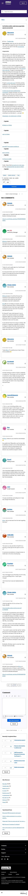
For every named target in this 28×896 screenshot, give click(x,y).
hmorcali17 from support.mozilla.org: (10, 146)
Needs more (5, 788)
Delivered (4, 799)
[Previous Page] (8, 685)
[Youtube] (7, 859)
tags (13, 177)
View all (6, 772)
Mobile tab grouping (19, 767)
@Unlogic (4, 241)
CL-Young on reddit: (6, 158)
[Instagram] (4, 859)
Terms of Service (13, 872)
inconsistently (21, 46)
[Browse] (2, 3)
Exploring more (5, 793)
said (15, 165)
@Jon (3, 303)
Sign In (23, 3)
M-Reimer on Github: (7, 125)
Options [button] (26, 19)
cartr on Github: (6, 134)
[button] (4, 182)
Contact (17, 874)
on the (19, 165)
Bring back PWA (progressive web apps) (11, 812)
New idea (4, 783)
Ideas (3, 19)
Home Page (6, 177)
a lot (17, 165)
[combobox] (14, 11)
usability (16, 177)
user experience (5, 179)
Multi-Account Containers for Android (11, 824)
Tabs (18, 175)
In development (6, 795)
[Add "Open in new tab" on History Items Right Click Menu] (19, 194)
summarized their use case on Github (15, 166)
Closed (4, 802)
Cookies (10, 874)
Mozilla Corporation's (7, 877)
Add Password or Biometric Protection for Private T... (19, 754)
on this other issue (11, 83)
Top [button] (2, 892)
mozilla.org (3, 872)
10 (17, 685)
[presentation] (3, 696)
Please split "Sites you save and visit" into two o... (13, 821)
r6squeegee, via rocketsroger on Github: (11, 116)
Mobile (4, 175)
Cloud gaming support (19, 740)
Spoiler (6, 121)
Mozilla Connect (8, 3)
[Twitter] (2, 859)
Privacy (2, 874)
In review (4, 790)
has (13, 165)
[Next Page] (20, 685)
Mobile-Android (11, 175)
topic (23, 165)
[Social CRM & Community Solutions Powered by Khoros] (24, 893)
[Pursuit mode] (22, 194)
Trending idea (10, 41)
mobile (10, 177)
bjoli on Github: (5, 152)
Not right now (5, 797)
